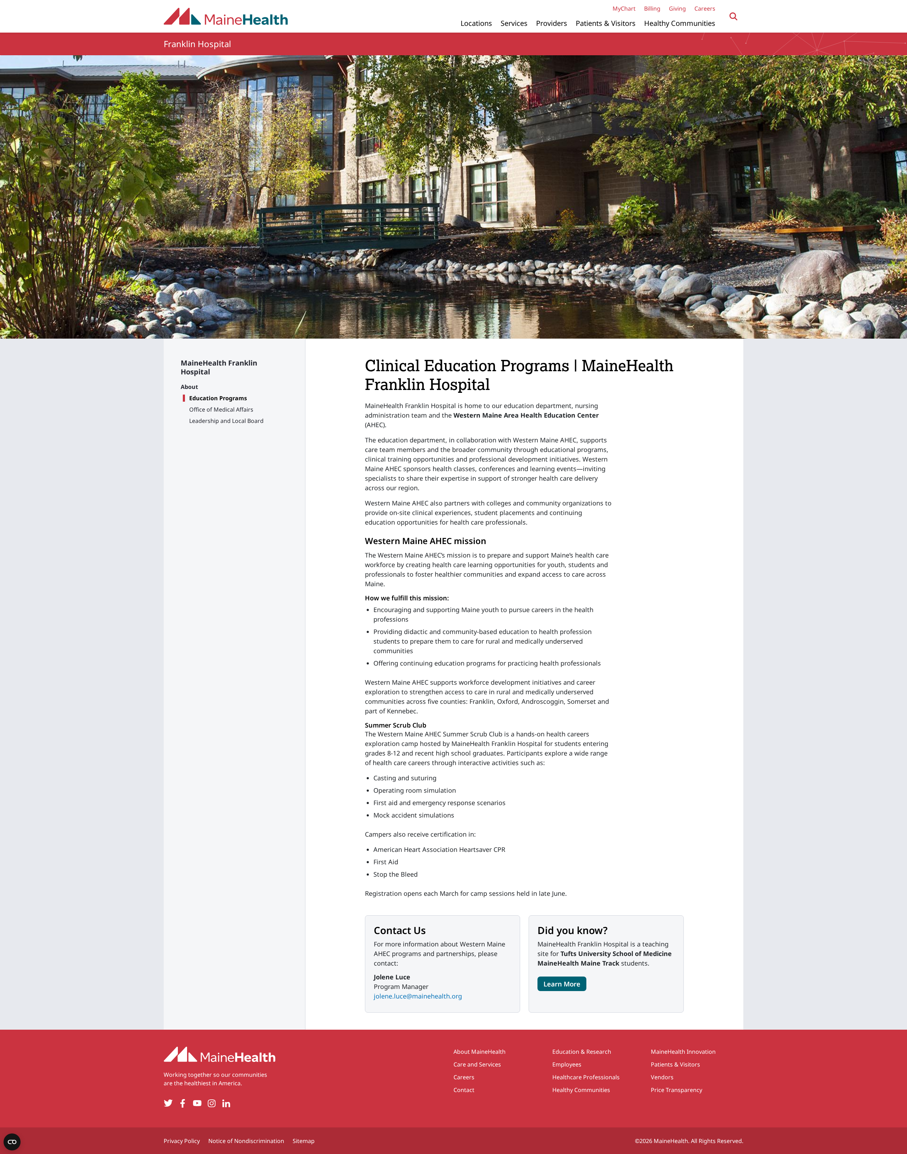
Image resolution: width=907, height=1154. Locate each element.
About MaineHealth (480, 1052)
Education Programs (218, 398)
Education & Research (581, 1052)
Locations (476, 23)
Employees (566, 1064)
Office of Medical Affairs (221, 409)
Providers (551, 23)
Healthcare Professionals (586, 1077)
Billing (652, 8)
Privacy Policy (182, 1141)
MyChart (624, 8)
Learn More (561, 983)
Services (514, 23)
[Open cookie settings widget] (12, 1141)
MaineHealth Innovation (683, 1052)
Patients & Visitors (606, 23)
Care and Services (477, 1064)
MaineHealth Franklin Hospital (219, 367)
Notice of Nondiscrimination (246, 1141)
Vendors (662, 1077)
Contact (464, 1090)
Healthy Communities (679, 23)
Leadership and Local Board (226, 421)
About (189, 387)
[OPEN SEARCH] (733, 16)
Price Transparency (676, 1090)
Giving (677, 8)
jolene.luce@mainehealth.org (418, 996)
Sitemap (304, 1141)
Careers (704, 8)
